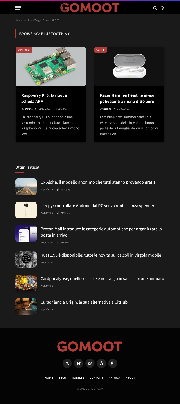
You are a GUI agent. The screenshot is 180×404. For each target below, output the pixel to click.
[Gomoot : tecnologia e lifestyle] (90, 8)
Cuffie (100, 49)
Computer (24, 49)
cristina (29, 108)
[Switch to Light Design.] (162, 8)
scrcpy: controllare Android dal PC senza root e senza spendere (99, 205)
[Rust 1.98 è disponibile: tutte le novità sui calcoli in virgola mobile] (26, 259)
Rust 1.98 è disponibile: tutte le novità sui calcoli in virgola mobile (101, 255)
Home (49, 377)
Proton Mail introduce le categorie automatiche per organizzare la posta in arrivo (101, 232)
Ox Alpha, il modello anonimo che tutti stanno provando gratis (98, 182)
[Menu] (18, 8)
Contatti (96, 377)
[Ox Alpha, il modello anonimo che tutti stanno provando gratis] (26, 186)
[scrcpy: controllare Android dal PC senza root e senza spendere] (26, 210)
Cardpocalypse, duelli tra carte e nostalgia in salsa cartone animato (102, 278)
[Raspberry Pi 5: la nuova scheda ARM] (51, 66)
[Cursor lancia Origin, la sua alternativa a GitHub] (26, 306)
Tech (62, 377)
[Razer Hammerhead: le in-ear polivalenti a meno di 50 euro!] (129, 66)
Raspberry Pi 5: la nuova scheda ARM (44, 98)
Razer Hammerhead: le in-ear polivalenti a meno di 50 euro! (128, 98)
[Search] (155, 8)
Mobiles (78, 377)
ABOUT (130, 377)
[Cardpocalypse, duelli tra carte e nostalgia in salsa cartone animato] (26, 283)
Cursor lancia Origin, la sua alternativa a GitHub (84, 302)
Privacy (114, 377)
